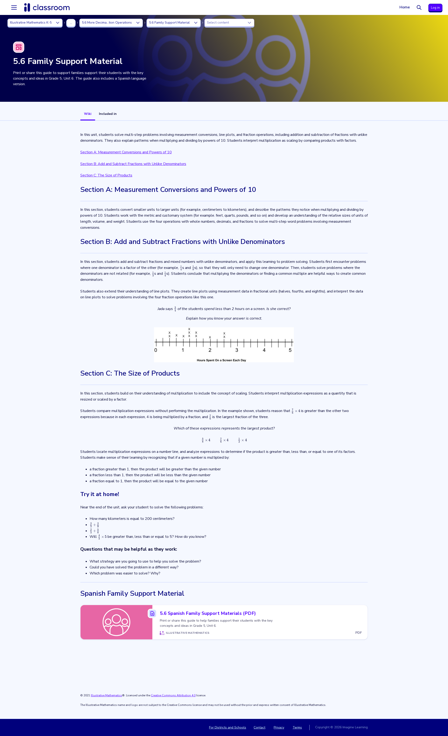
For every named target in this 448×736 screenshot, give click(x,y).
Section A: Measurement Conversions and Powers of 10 (126, 152)
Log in (435, 7)
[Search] (419, 7)
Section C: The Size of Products (106, 175)
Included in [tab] (108, 114)
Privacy (279, 727)
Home (404, 7)
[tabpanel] (224, 419)
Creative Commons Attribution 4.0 (173, 695)
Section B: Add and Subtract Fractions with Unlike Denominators (133, 163)
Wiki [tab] (87, 114)
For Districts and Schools (227, 727)
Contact (259, 727)
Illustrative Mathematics (106, 695)
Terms (297, 727)
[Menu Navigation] (14, 7)
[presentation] (181, 267)
